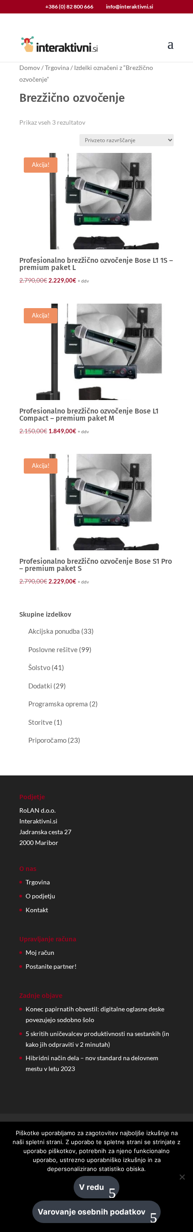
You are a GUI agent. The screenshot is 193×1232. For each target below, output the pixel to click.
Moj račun (40, 952)
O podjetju (40, 896)
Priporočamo (47, 740)
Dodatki (40, 686)
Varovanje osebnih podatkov (91, 1211)
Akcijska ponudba (54, 631)
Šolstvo (39, 667)
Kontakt (37, 910)
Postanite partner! (51, 966)
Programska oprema (58, 704)
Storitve (40, 722)
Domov (29, 67)
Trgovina (57, 67)
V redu (91, 1187)
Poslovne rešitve (53, 649)
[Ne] (181, 1176)
